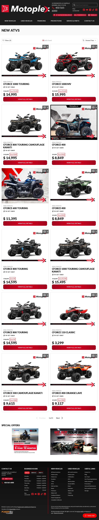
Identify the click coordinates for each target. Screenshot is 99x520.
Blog (86, 474)
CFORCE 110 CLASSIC (63, 332)
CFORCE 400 (58, 144)
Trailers (70, 493)
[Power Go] (19, 512)
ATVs (52, 483)
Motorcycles (54, 474)
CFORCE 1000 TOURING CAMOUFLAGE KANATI (73, 270)
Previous (42, 418)
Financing (41, 21)
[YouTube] (87, 10)
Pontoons (53, 490)
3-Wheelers (71, 477)
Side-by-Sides (54, 486)
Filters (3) (8, 40)
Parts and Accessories (90, 488)
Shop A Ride (12, 509)
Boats (52, 488)
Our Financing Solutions (91, 479)
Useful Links (90, 469)
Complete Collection (56, 500)
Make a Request (89, 481)
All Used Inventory (72, 472)
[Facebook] (84, 10)
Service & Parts (73, 21)
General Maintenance (90, 486)
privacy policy (80, 511)
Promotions (56, 21)
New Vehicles (10, 21)
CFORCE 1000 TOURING (16, 84)
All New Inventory (55, 472)
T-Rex (52, 481)
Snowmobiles (71, 483)
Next (58, 418)
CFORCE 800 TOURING (15, 269)
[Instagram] (90, 10)
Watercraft (54, 493)
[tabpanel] (35, 483)
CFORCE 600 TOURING (15, 208)
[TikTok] (93, 10)
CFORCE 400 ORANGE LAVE (67, 393)
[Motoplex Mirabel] (26, 9)
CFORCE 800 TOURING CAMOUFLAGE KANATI (23, 146)
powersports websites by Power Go (27, 507)
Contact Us (89, 21)
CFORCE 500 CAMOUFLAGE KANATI (23, 393)
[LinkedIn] (96, 10)
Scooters (53, 479)
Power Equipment (55, 497)
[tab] (27, 472)
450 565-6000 (9, 482)
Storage (87, 490)
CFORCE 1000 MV (61, 84)
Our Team (87, 477)
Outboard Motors (55, 495)
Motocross (54, 477)
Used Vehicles (26, 21)
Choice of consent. (58, 513)
